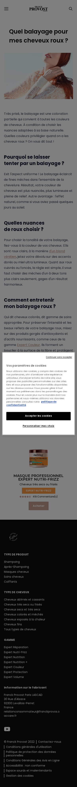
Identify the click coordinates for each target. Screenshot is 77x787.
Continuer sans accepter (59, 357)
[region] (38, 393)
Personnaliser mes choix (38, 426)
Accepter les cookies (38, 415)
